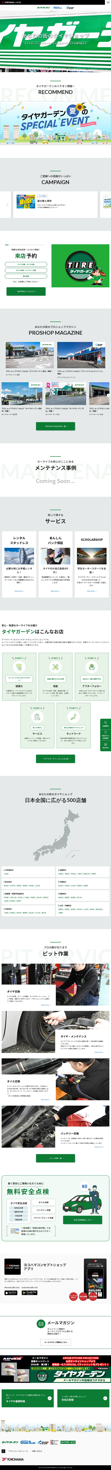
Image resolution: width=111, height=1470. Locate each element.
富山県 (31, 913)
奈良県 (73, 874)
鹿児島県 (99, 909)
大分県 (85, 909)
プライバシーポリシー (17, 1451)
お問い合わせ (37, 1451)
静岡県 (25, 913)
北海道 (6, 874)
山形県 (37, 885)
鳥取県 (79, 885)
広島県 (67, 885)
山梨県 (6, 901)
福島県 (25, 885)
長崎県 (73, 909)
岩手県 (12, 885)
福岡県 (60, 909)
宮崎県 (92, 909)
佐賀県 (67, 909)
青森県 (6, 885)
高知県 (73, 897)
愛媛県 (67, 897)
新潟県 (12, 901)
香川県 (79, 897)
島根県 (85, 885)
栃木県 (39, 897)
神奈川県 (13, 897)
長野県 (18, 901)
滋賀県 (60, 874)
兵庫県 (93, 874)
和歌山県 (86, 874)
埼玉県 (20, 897)
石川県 (37, 913)
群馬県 (45, 897)
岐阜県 (18, 913)
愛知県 (12, 913)
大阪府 (79, 874)
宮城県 (18, 885)
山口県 (73, 885)
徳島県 (60, 897)
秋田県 (31, 885)
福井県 (44, 913)
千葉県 (26, 897)
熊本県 (79, 909)
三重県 (6, 913)
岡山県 (60, 885)
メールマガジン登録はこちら (55, 1342)
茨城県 (33, 897)
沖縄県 (60, 913)
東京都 (6, 897)
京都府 (67, 874)
